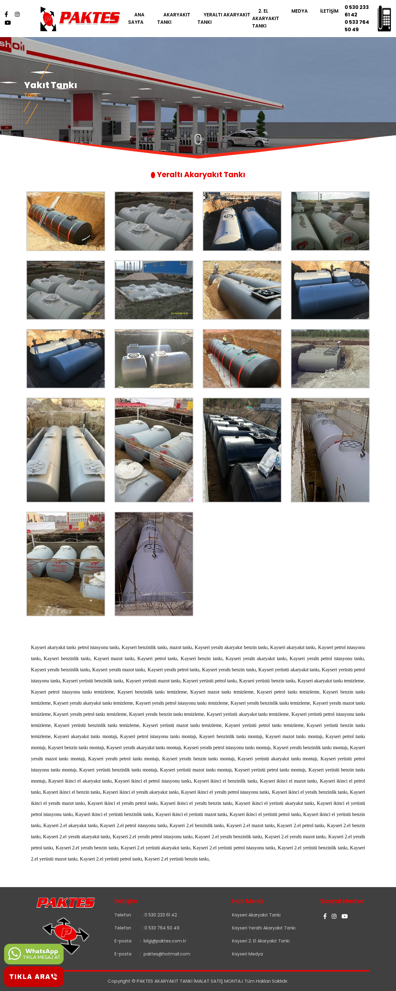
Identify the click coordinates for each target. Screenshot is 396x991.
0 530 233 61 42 (357, 11)
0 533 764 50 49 (357, 26)
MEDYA (299, 11)
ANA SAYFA (136, 18)
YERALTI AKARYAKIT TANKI (223, 18)
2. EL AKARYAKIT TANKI (265, 18)
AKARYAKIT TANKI (173, 18)
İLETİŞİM (329, 11)
